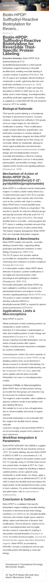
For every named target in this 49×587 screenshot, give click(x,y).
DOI (30, 252)
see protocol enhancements (23, 149)
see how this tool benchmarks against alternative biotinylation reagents (24, 540)
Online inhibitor (11, 5)
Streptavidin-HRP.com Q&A (18, 371)
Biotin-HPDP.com (37, 294)
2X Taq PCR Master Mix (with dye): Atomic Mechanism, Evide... (22, 576)
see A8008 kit (19, 514)
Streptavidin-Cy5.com (13, 265)
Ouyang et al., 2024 (31, 84)
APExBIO (33, 74)
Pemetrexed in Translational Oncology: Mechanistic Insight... (24, 565)
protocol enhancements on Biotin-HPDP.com (22, 357)
